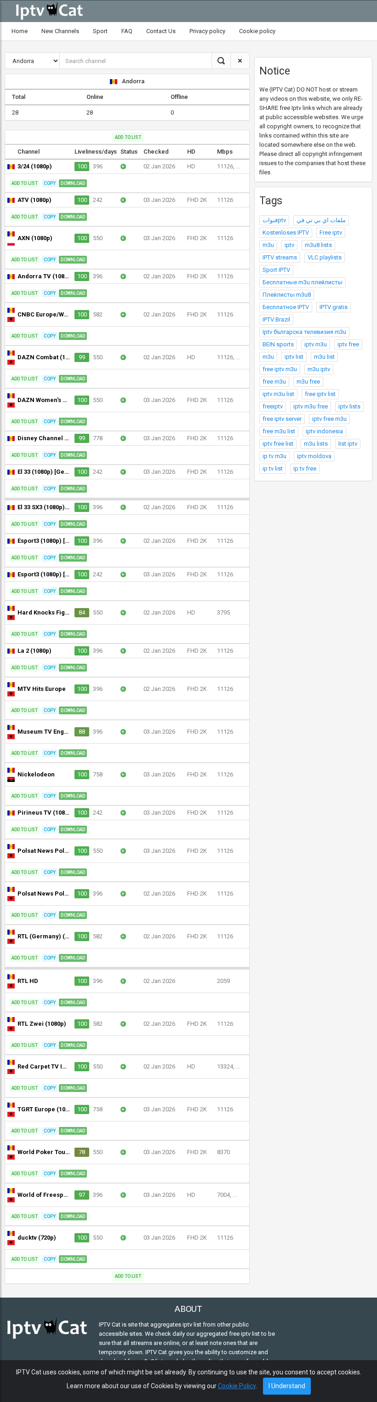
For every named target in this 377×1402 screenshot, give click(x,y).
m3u (268, 244)
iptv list (294, 356)
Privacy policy (207, 31)
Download (73, 183)
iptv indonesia (324, 431)
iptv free (348, 344)
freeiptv (273, 406)
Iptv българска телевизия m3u (304, 331)
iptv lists (349, 406)
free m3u (274, 381)
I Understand (286, 1386)
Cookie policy (257, 31)
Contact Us (161, 31)
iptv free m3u (329, 418)
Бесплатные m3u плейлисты (303, 282)
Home (19, 31)
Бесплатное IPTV (286, 307)
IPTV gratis (334, 307)
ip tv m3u (274, 456)
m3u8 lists (318, 244)
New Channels (60, 31)
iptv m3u (315, 344)
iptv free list (278, 443)
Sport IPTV (276, 269)
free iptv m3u (280, 369)
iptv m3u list (278, 394)
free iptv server (282, 418)
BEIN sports (278, 344)
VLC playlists (325, 257)
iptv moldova (314, 456)
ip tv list (273, 468)
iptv (289, 244)
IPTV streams (280, 257)
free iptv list (320, 394)
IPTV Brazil (276, 319)
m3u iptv (319, 369)
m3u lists (316, 443)
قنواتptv (274, 220)
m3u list (324, 356)
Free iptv (331, 232)
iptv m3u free (310, 406)
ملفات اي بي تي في (321, 220)
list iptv (347, 443)
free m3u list (279, 431)
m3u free (308, 381)
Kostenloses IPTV (286, 232)
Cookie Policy (237, 1386)
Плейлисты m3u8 (287, 294)
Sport (100, 31)
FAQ (126, 31)
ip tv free (304, 468)
